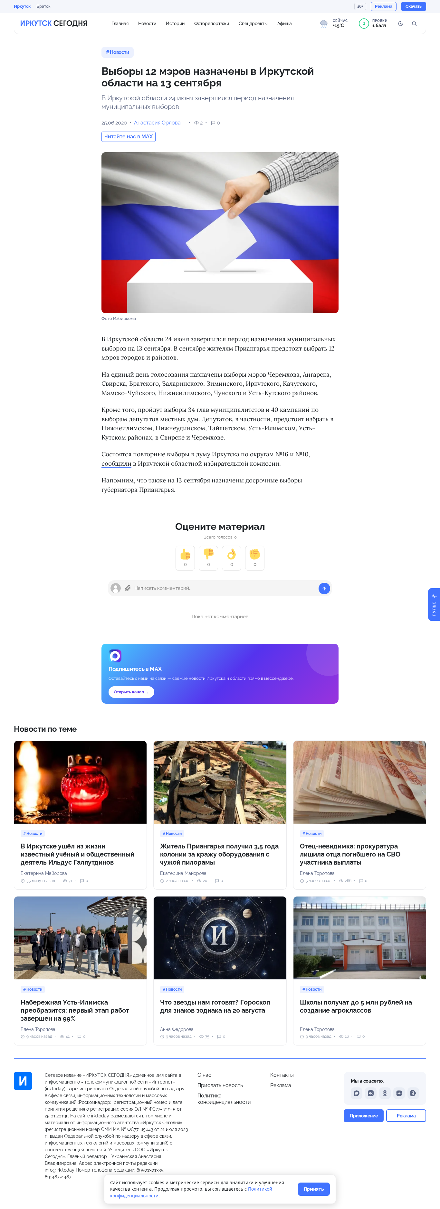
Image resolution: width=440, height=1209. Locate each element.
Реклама (280, 1085)
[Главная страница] (54, 23)
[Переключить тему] (401, 23)
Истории (175, 23)
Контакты (282, 1075)
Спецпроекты (253, 23)
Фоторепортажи (211, 23)
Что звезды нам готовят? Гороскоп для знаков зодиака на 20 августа (215, 1006)
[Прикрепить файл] (128, 588)
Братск (43, 6)
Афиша (284, 23)
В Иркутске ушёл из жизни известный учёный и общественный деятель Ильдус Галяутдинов (77, 854)
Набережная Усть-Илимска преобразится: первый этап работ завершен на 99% (75, 1010)
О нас (204, 1075)
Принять (314, 1189)
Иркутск (22, 6)
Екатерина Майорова (44, 873)
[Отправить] (324, 588)
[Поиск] (414, 23)
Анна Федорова (177, 1029)
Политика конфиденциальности (224, 1099)
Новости (147, 23)
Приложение (364, 1115)
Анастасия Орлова (157, 123)
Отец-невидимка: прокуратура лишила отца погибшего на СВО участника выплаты (350, 854)
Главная (120, 23)
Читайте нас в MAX (128, 137)
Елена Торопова (317, 873)
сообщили (116, 463)
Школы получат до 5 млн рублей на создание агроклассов (356, 1006)
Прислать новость (220, 1085)
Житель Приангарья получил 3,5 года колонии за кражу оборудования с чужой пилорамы (219, 854)
